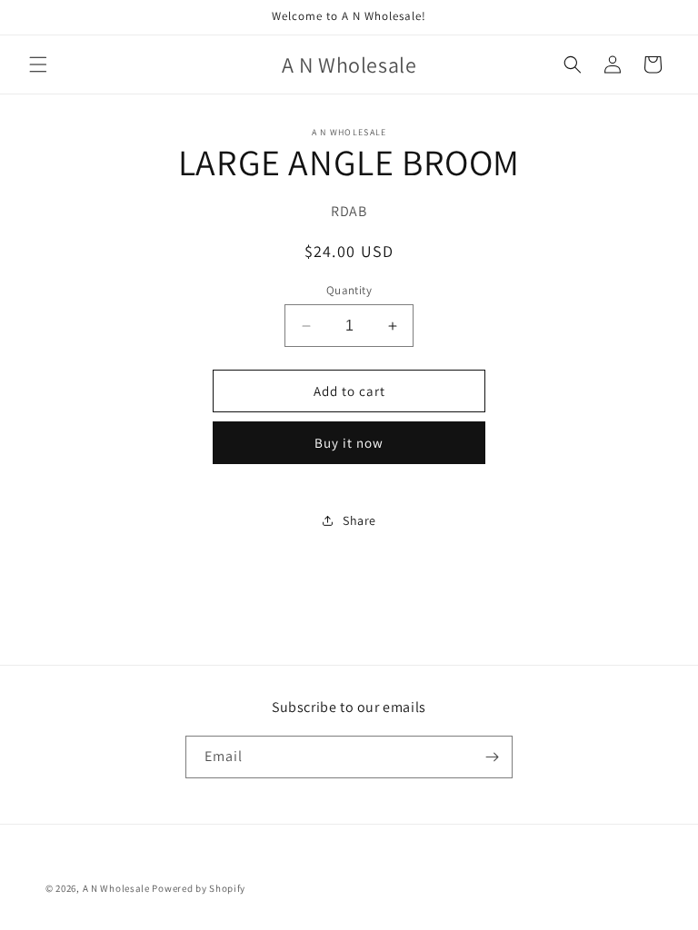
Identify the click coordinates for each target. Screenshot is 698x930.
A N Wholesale (116, 888)
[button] (38, 64)
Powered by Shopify (198, 888)
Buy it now (349, 442)
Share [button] (359, 520)
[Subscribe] (492, 757)
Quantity (349, 290)
